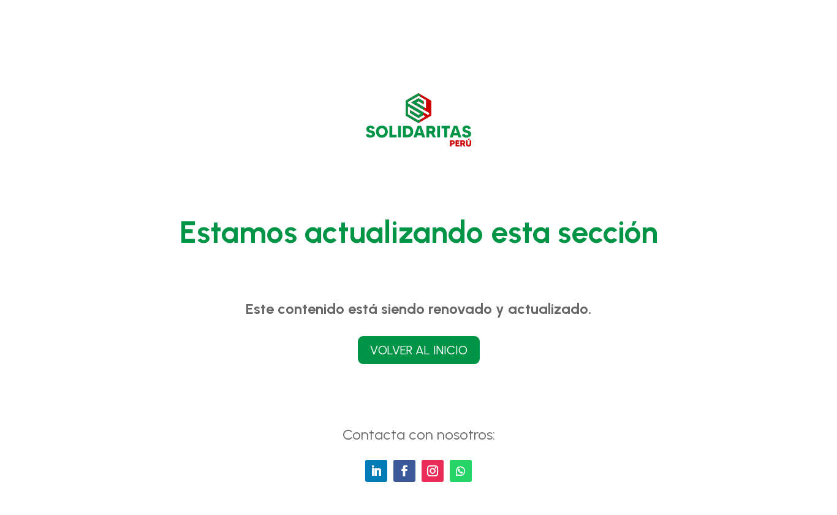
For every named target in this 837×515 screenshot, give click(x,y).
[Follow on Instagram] (433, 471)
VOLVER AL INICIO (419, 350)
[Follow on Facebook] (404, 471)
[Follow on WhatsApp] (461, 471)
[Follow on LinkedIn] (376, 471)
